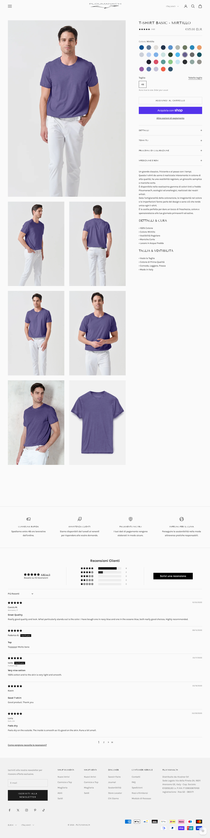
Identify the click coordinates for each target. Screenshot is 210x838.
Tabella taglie (195, 77)
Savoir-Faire (114, 776)
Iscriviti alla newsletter (27, 795)
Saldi (60, 798)
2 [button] (104, 742)
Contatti (136, 776)
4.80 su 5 (45, 574)
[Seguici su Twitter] (18, 810)
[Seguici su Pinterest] (35, 810)
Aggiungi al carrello (170, 100)
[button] (87, 568)
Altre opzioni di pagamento (170, 118)
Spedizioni (137, 787)
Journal (112, 782)
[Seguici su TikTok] (43, 810)
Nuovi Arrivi (64, 776)
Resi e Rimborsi (140, 793)
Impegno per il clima (181, 526)
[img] (15, 602)
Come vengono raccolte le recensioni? (27, 745)
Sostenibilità (114, 787)
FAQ (134, 782)
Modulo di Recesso (141, 798)
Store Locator (115, 793)
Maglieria (62, 787)
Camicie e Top (65, 782)
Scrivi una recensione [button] (173, 576)
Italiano (171, 6)
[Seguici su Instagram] (26, 810)
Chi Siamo (113, 798)
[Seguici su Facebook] (9, 810)
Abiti (60, 793)
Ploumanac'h (170, 770)
